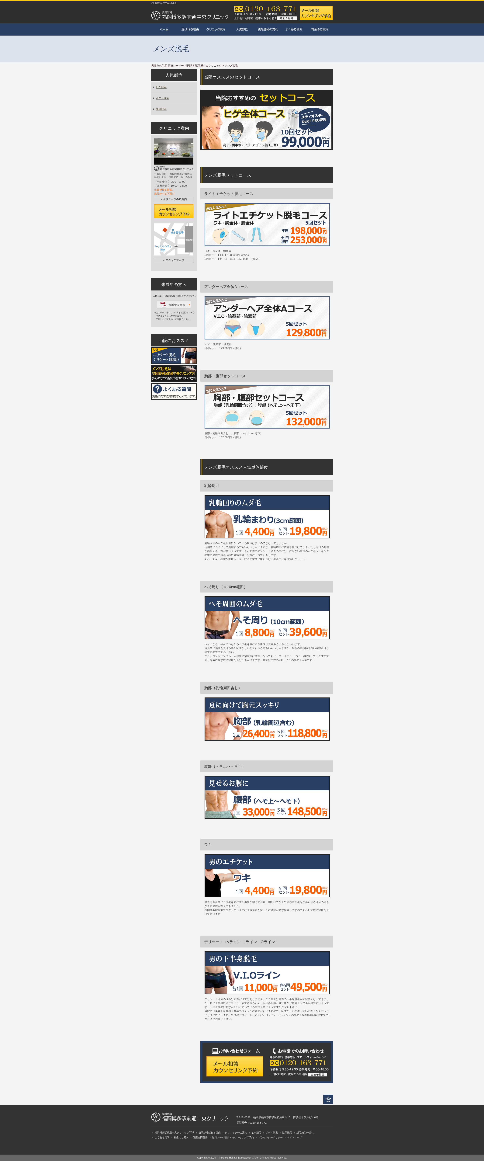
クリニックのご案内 (236, 1132)
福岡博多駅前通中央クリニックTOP (174, 1132)
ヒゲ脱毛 (161, 87)
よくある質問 (162, 1137)
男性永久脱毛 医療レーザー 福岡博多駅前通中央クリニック (186, 65)
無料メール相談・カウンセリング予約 (233, 1137)
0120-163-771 (258, 1122)
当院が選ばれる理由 (210, 1132)
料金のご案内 (181, 1137)
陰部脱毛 (161, 109)
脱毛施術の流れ (305, 1132)
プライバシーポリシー (270, 1137)
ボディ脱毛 (162, 98)
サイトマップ (294, 1137)
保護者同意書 (200, 1137)
